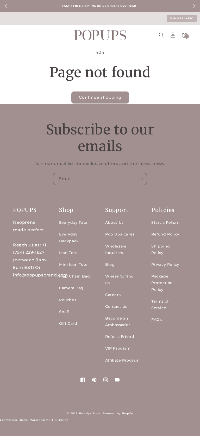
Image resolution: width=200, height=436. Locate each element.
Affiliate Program (122, 360)
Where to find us (119, 279)
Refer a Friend (119, 336)
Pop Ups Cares (120, 234)
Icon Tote (68, 252)
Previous (6, 6)
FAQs (156, 319)
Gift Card (68, 323)
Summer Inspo (181, 18)
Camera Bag (71, 288)
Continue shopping (100, 97)
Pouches (67, 300)
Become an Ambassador (117, 321)
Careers (113, 294)
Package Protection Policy (162, 283)
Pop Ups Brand (90, 413)
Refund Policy (165, 234)
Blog (110, 264)
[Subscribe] (141, 179)
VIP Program (118, 348)
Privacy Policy (165, 264)
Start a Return (165, 222)
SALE (64, 311)
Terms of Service (160, 304)
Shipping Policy (160, 249)
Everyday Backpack (69, 237)
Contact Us (116, 306)
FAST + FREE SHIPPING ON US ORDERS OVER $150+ (100, 6)
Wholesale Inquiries (115, 249)
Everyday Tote (73, 222)
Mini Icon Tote (73, 264)
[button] (15, 35)
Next (194, 6)
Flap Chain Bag (74, 276)
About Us (114, 222)
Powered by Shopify (118, 413)
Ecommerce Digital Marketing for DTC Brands (34, 420)
